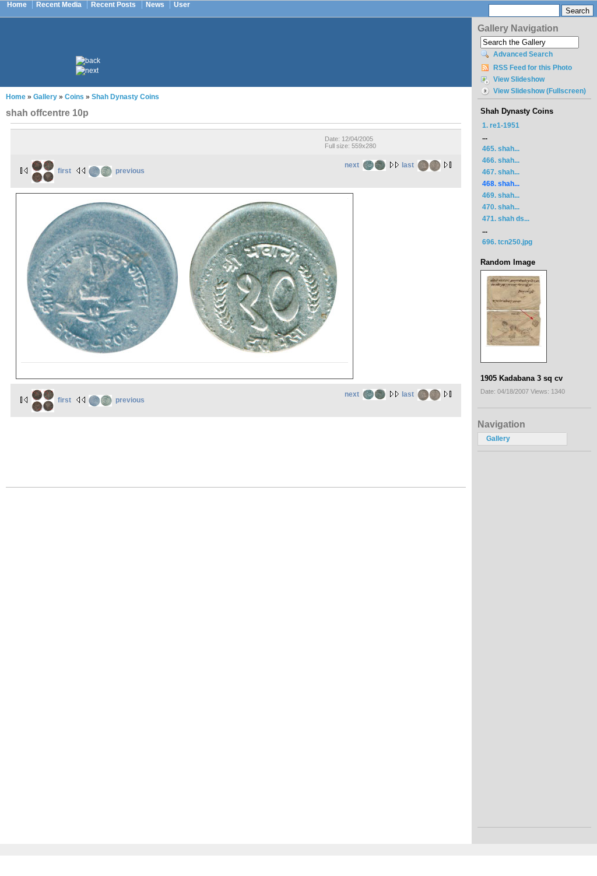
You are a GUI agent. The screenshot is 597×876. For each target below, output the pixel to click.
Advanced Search (523, 54)
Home (17, 5)
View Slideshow (519, 79)
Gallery (45, 97)
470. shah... (500, 207)
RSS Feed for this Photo (532, 68)
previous (130, 171)
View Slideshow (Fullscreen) (539, 91)
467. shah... (500, 172)
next (352, 165)
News (155, 5)
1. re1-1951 (500, 125)
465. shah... (500, 149)
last (408, 165)
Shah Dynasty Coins (125, 97)
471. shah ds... (505, 219)
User (182, 5)
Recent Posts (113, 5)
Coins (74, 97)
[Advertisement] (243, 45)
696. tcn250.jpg (507, 242)
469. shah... (500, 195)
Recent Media (59, 5)
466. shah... (500, 160)
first (64, 171)
